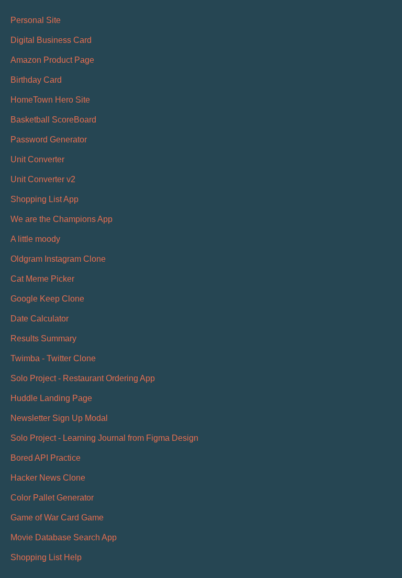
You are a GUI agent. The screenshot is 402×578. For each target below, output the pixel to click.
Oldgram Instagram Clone (58, 258)
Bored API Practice (45, 457)
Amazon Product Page (52, 59)
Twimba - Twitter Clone (53, 358)
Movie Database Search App (63, 537)
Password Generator (48, 139)
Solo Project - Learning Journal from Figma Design (104, 438)
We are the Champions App (61, 219)
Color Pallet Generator (52, 497)
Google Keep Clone (47, 298)
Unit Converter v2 (42, 179)
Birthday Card (36, 79)
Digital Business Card (51, 40)
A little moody (35, 239)
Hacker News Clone (47, 477)
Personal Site (35, 20)
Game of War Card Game (57, 517)
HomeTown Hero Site (50, 99)
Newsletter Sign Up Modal (59, 418)
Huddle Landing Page (51, 398)
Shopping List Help (46, 557)
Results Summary (43, 338)
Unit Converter (37, 159)
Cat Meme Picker (42, 278)
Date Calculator (39, 318)
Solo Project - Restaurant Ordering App (82, 378)
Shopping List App (44, 199)
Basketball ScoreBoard (53, 119)
